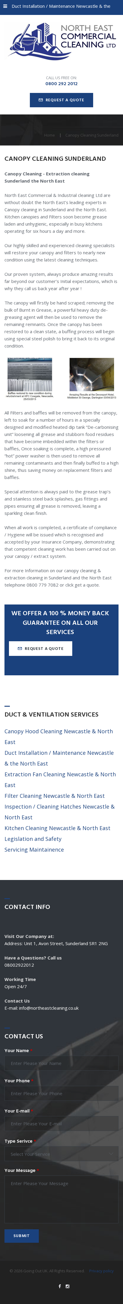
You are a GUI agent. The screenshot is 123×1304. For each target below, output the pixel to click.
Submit (21, 1236)
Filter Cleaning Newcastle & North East (54, 795)
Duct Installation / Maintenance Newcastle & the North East (56, 9)
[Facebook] (60, 1286)
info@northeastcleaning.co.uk (49, 1008)
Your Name (18, 1050)
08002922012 (19, 965)
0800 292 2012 (61, 84)
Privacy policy (101, 1271)
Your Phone (18, 1081)
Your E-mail (18, 1111)
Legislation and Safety (32, 838)
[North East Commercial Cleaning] (61, 42)
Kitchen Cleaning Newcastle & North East (57, 828)
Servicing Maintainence (34, 849)
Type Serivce (20, 1141)
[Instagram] (67, 1286)
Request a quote (65, 100)
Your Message (21, 1170)
